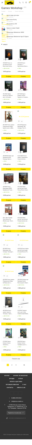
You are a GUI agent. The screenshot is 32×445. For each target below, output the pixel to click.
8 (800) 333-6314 (16, 398)
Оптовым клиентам (12, 384)
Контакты (10, 387)
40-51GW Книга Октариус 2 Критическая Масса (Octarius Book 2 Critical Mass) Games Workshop (23, 64)
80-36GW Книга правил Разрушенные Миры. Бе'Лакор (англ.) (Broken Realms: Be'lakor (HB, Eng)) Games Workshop (8, 281)
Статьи (20, 378)
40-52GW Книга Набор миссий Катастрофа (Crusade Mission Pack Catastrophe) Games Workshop (23, 250)
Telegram (16, 393)
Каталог (7, 375)
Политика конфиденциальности (17, 418)
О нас (24, 384)
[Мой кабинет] (26, 2)
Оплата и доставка (16, 381)
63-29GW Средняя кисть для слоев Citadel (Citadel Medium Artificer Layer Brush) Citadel (23, 312)
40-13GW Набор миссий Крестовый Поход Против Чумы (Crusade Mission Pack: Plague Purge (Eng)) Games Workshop (23, 188)
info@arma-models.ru (17, 401)
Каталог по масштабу (20, 375)
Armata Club (21, 387)
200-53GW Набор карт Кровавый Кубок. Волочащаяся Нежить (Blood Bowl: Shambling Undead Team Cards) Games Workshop (23, 281)
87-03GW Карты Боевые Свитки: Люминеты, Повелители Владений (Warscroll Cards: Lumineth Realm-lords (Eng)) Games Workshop (8, 343)
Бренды (11, 378)
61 (24, 365)
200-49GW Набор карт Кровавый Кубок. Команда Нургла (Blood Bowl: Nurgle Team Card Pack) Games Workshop (8, 157)
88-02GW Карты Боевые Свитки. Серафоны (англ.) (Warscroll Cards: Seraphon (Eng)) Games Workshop (23, 343)
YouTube (20, 393)
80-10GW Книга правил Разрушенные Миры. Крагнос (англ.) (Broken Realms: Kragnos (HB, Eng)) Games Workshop (8, 126)
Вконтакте (12, 393)
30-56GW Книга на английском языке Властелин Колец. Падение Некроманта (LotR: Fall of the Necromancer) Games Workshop (8, 64)
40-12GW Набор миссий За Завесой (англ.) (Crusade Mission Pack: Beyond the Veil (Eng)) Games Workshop (8, 95)
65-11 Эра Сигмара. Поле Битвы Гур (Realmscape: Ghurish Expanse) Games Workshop (8, 219)
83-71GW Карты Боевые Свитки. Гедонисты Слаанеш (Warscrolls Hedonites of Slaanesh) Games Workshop (23, 95)
